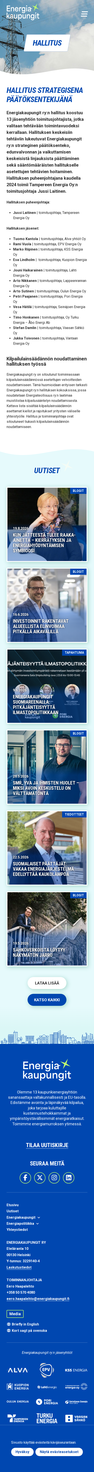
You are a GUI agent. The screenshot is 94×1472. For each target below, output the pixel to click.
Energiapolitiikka (21, 1223)
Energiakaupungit (21, 1217)
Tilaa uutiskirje (47, 1145)
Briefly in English (25, 1324)
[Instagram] (54, 1178)
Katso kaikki (47, 1000)
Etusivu (13, 1205)
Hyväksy (22, 1452)
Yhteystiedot (17, 1230)
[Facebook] (25, 1178)
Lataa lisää (47, 983)
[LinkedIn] (68, 1178)
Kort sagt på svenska (29, 1331)
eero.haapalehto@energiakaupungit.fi (38, 1299)
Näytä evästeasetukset (59, 1452)
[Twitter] (39, 1178)
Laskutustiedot (19, 1267)
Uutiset (13, 1211)
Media (15, 1314)
